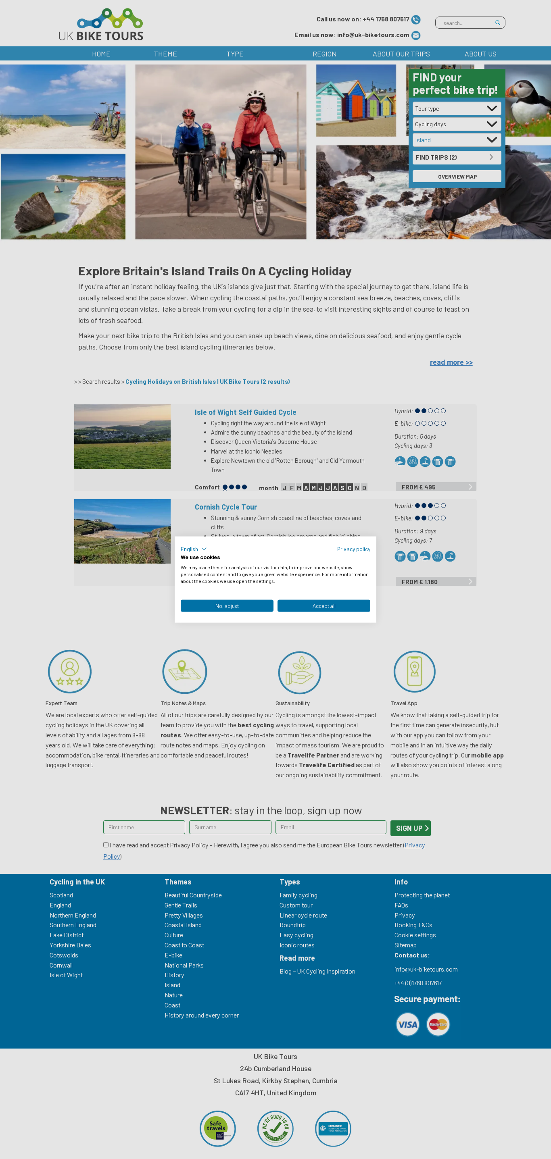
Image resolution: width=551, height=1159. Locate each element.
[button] (194, 548)
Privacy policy (353, 548)
